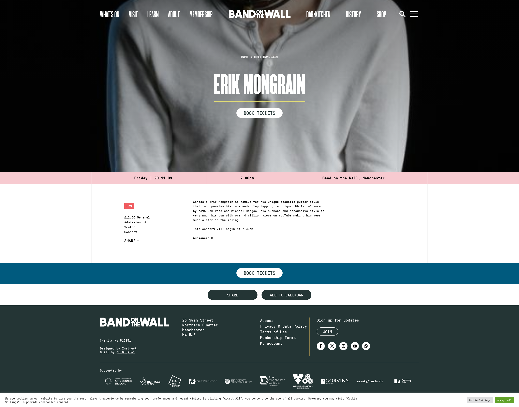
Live (129, 206)
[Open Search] (402, 14)
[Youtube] (355, 346)
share (232, 294)
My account (271, 343)
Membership (201, 14)
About (174, 14)
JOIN (327, 331)
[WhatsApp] (366, 346)
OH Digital (126, 352)
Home (245, 56)
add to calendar (286, 294)
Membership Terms (278, 337)
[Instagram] (343, 346)
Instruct (129, 348)
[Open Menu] (414, 14)
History (353, 14)
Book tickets (259, 273)
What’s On (109, 14)
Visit (133, 14)
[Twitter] (332, 346)
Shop (381, 14)
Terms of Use (273, 331)
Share (129, 240)
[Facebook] (321, 346)
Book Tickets (259, 113)
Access (266, 320)
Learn (153, 14)
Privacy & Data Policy (283, 326)
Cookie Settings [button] (479, 400)
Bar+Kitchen (318, 14)
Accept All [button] (504, 400)
